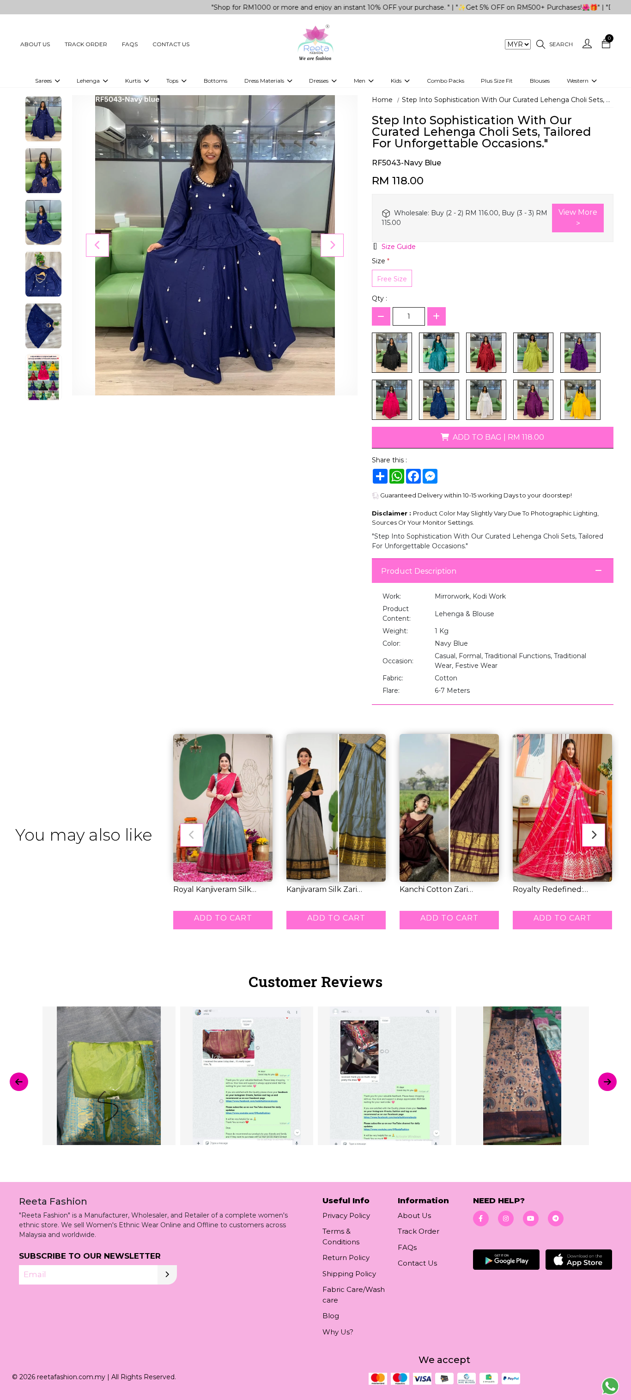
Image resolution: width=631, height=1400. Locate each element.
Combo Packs (445, 80)
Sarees (44, 80)
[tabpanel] (315, 1082)
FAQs (130, 44)
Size (380, 261)
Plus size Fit (497, 80)
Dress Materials (264, 80)
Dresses (319, 80)
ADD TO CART (223, 918)
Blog (330, 1315)
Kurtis (133, 80)
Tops (173, 80)
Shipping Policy (349, 1273)
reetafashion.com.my (71, 1377)
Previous (97, 245)
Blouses (540, 80)
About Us (35, 44)
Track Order (86, 44)
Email (35, 1274)
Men (360, 80)
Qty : (379, 298)
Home (382, 100)
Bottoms (215, 80)
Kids (397, 80)
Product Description (418, 571)
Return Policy (346, 1257)
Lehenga (89, 80)
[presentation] (19, 1082)
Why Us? (337, 1331)
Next (332, 245)
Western (578, 80)
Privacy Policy (346, 1215)
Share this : (389, 460)
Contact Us (170, 44)
